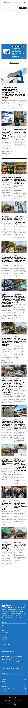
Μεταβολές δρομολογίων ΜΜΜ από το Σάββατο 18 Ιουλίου (7, 462)
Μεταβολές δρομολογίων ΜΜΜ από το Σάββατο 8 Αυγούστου (7, 219)
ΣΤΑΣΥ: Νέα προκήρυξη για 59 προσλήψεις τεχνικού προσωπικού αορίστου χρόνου (6, 546)
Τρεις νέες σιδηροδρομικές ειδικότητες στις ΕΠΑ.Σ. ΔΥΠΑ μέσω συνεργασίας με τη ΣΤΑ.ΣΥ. (19, 298)
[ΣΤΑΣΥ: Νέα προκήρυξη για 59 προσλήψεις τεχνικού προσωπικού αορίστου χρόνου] (7, 533)
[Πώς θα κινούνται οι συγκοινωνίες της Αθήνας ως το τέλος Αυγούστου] (20, 118)
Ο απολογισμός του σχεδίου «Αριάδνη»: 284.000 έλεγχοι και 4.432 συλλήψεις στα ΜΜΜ (20, 505)
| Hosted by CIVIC (19, 700)
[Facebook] (12, 704)
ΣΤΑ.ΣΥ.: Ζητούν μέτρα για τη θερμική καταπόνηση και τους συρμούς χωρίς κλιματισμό (20, 220)
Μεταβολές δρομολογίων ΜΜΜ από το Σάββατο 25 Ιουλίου (20, 340)
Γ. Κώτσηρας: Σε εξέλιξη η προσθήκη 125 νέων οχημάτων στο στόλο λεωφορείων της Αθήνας (7, 505)
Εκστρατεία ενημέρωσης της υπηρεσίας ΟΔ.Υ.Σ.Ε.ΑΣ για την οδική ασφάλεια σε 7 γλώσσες (20, 384)
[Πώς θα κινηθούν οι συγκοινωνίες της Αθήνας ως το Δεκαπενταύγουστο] (7, 247)
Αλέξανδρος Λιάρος (16, 56)
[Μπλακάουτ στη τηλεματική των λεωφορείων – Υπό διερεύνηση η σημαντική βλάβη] (6, 51)
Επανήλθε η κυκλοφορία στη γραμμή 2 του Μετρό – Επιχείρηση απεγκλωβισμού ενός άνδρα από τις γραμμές (20, 182)
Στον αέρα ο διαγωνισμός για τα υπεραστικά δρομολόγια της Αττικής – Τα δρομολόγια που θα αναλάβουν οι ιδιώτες (7, 135)
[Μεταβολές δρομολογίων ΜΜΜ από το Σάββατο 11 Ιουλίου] (20, 533)
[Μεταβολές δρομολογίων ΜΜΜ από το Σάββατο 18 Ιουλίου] (7, 450)
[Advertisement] (14, 25)
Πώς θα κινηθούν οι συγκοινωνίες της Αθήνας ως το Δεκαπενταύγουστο (7, 259)
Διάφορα (3, 85)
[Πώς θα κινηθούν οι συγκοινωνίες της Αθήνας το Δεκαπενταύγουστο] (7, 168)
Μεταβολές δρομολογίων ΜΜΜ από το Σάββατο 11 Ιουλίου (20, 545)
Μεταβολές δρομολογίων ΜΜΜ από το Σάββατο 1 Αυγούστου (20, 259)
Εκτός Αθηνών (4, 648)
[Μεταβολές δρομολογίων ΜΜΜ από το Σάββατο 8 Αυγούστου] (7, 207)
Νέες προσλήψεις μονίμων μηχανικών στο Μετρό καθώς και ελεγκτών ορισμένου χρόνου (7, 424)
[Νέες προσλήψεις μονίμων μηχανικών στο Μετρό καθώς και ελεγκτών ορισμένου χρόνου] (7, 411)
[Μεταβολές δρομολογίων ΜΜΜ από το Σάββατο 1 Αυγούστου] (20, 247)
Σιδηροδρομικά (5, 654)
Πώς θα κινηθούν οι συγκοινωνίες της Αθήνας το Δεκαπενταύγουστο (7, 180)
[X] (15, 704)
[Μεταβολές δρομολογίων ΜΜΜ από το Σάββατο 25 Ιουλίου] (20, 328)
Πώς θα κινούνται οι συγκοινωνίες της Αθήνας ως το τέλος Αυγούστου (20, 132)
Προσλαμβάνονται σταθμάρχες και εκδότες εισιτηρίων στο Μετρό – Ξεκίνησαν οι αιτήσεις (7, 341)
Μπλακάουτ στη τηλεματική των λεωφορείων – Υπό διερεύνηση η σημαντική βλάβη (18, 51)
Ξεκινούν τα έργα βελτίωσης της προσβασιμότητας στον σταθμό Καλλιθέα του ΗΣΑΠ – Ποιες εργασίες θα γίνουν (20, 425)
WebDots (13, 700)
